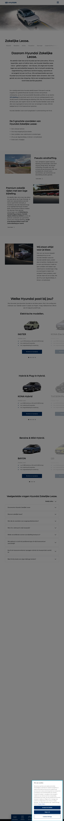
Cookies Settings (47, 816)
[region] (47, 800)
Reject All (47, 812)
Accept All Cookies (47, 807)
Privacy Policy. (41, 804)
